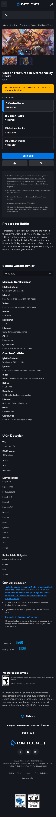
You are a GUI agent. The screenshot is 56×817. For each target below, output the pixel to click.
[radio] (28, 106)
